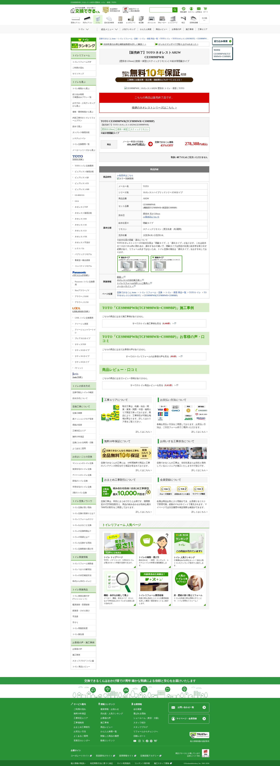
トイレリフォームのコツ (82, 519)
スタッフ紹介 (139, 723)
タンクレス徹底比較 (81, 132)
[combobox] (161, 9)
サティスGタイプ (82, 356)
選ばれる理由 (139, 713)
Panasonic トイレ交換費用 (85, 283)
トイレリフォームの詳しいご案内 (132, 283)
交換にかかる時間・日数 (82, 442)
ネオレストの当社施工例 (128, 280)
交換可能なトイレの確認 (82, 392)
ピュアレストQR (82, 177)
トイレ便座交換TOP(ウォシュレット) (80, 597)
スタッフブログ (140, 727)
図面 (119, 277)
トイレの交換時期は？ (81, 531)
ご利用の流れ (78, 68)
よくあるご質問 (79, 448)
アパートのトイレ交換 (81, 475)
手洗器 (75, 616)
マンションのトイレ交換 (82, 463)
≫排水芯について (151, 217)
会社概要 (137, 709)
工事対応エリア (79, 431)
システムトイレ (79, 138)
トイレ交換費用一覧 (81, 144)
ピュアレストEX (82, 183)
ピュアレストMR (82, 189)
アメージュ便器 (81, 324)
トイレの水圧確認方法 (81, 575)
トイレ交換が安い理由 (81, 507)
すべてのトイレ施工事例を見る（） (152, 323)
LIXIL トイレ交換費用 (84, 318)
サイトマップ (78, 74)
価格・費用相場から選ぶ (82, 112)
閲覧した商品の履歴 (109, 736)
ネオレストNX (81, 237)
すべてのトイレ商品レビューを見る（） (152, 385)
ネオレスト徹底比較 (83, 213)
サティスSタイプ (82, 362)
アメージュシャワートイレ (85, 331)
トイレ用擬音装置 (80, 628)
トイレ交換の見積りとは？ (83, 513)
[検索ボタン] (175, 9)
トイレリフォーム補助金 (82, 563)
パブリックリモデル (83, 254)
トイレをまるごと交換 (81, 525)
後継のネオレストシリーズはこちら (153, 107)
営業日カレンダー (82, 740)
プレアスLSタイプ (82, 338)
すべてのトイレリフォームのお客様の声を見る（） (152, 356)
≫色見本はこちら (125, 175)
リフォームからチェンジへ (145, 731)
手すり (75, 622)
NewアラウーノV (82, 290)
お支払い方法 (80, 731)
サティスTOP (80, 344)
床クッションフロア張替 (82, 419)
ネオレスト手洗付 (82, 242)
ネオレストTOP (81, 207)
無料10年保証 (78, 437)
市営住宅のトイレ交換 (81, 487)
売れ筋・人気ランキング (111, 713)
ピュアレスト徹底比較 (84, 171)
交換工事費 (77, 413)
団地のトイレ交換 (80, 481)
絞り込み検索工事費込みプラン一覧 (81, 95)
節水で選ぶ (77, 126)
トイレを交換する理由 (81, 543)
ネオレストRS (81, 219)
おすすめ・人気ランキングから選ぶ (83, 104)
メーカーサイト (124, 286)
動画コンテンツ (107, 740)
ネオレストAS (81, 225)
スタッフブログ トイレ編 (83, 661)
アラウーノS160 (81, 296)
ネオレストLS (80, 231)
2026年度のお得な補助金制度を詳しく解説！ (123, 44)
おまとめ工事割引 (82, 727)
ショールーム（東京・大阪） (146, 718)
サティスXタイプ (82, 350)
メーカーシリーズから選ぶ (83, 150)
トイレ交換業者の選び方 (82, 549)
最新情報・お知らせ (109, 709)
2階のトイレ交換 (79, 493)
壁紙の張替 (77, 425)
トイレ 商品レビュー (81, 667)
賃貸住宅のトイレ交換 (81, 469)
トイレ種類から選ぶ (81, 88)
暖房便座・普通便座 (81, 605)
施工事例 (76, 655)
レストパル (79, 248)
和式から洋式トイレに (81, 581)
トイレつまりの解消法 (81, 569)
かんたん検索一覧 (108, 731)
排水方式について (80, 398)
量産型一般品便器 (82, 260)
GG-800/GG (79, 195)
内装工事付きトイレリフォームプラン (83, 119)
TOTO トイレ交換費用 (84, 166)
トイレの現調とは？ (81, 537)
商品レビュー (106, 727)
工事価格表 (79, 723)
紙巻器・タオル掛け (81, 611)
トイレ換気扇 (78, 634)
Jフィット (79, 368)
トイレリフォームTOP (81, 62)
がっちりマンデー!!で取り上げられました (177, 44)
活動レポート (139, 736)
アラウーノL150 (82, 302)
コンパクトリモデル (83, 266)
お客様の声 (77, 649)
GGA (77, 201)
